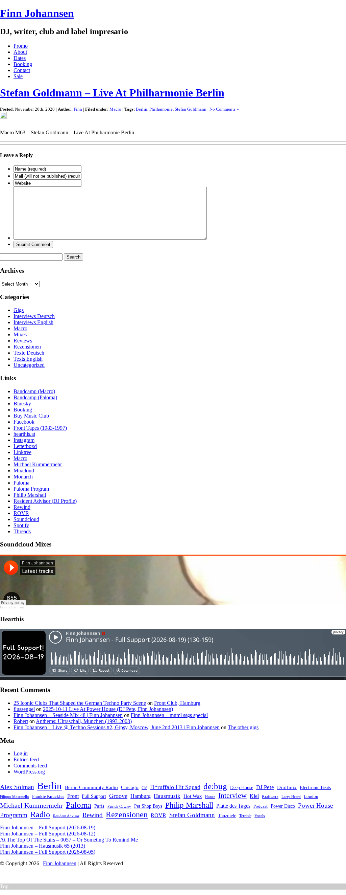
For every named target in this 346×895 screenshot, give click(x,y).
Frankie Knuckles (48, 796)
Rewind (22, 507)
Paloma (21, 483)
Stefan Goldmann (190, 109)
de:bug (215, 786)
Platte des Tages (233, 806)
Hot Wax (192, 796)
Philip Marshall (30, 495)
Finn (78, 109)
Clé (144, 787)
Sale (18, 76)
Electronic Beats (315, 787)
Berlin (141, 109)
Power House (315, 805)
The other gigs (243, 727)
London (311, 796)
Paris (99, 806)
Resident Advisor (66, 816)
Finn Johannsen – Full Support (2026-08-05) (47, 852)
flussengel (24, 709)
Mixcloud (24, 470)
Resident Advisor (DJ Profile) (45, 501)
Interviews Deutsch (34, 316)
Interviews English (33, 322)
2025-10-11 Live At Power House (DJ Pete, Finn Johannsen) (108, 709)
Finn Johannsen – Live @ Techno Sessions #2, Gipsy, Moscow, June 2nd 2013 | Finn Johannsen (117, 727)
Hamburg (140, 796)
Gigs (19, 310)
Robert (21, 721)
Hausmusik (167, 796)
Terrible (245, 816)
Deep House (241, 787)
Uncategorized (29, 365)
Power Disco (283, 806)
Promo (21, 46)
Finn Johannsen (37, 13)
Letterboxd (25, 446)
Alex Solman (17, 786)
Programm (13, 815)
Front (73, 796)
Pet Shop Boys (148, 806)
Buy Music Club (31, 416)
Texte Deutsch (29, 353)
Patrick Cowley (119, 806)
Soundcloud (26, 519)
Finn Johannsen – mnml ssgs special (169, 715)
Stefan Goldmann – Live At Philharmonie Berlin (112, 93)
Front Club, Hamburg (177, 703)
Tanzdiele (227, 815)
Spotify (21, 525)
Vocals (259, 815)
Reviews (23, 340)
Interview (232, 795)
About (20, 52)
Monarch (23, 476)
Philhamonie (161, 109)
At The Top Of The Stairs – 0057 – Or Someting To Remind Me (69, 840)
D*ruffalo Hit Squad (175, 787)
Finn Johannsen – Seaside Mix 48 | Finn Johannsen (68, 715)
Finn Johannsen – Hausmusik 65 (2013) (42, 846)
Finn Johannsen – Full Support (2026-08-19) (47, 827)
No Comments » (224, 109)
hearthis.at (24, 434)
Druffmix (287, 787)
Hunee (210, 797)
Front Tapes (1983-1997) (40, 428)
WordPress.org (29, 772)
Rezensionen (27, 347)
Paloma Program (31, 489)
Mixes (20, 334)
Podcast (260, 806)
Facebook (24, 422)
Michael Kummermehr (38, 464)
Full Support (94, 796)
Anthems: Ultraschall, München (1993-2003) (84, 721)
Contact (22, 70)
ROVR (21, 513)
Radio (40, 814)
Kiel (254, 796)
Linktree (22, 452)
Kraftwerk (270, 797)
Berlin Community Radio (91, 787)
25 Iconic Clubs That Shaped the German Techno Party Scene (80, 703)
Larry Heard (291, 797)
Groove (118, 795)
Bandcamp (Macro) (34, 391)
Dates (20, 58)
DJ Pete (265, 787)
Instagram (24, 440)
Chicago (130, 787)
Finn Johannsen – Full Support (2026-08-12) (47, 833)
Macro (115, 109)
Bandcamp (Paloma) (35, 397)
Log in (21, 753)
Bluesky (22, 403)
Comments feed (30, 765)
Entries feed (26, 759)
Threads (22, 531)
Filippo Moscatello (14, 797)
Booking (23, 64)
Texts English (28, 359)
